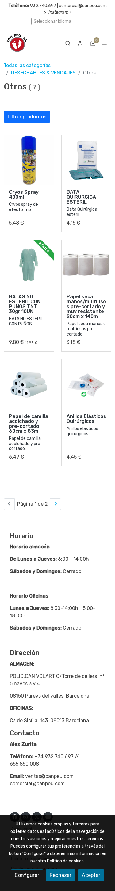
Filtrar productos (27, 117)
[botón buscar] (67, 43)
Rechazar (60, 875)
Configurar (27, 875)
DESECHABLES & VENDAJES (43, 73)
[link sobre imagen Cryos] (29, 160)
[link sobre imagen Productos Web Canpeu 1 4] (86, 384)
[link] (17, 43)
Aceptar (91, 875)
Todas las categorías (27, 65)
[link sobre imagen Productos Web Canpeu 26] (86, 160)
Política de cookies (65, 861)
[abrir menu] (104, 43)
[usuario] (80, 43)
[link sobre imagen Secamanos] (86, 265)
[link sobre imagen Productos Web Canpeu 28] (29, 265)
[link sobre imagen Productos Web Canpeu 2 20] (29, 384)
